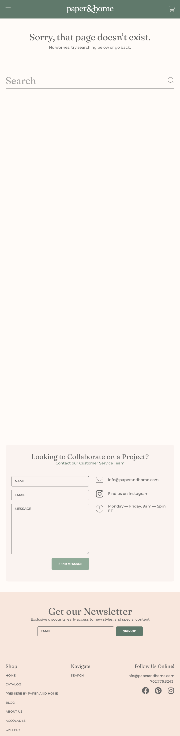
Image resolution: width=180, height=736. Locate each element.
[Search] (171, 80)
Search (77, 675)
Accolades (16, 720)
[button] (8, 9)
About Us (14, 711)
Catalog (13, 684)
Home (11, 675)
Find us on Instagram (128, 493)
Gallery (13, 730)
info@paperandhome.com (133, 480)
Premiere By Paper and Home (32, 693)
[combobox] (90, 81)
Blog (10, 702)
